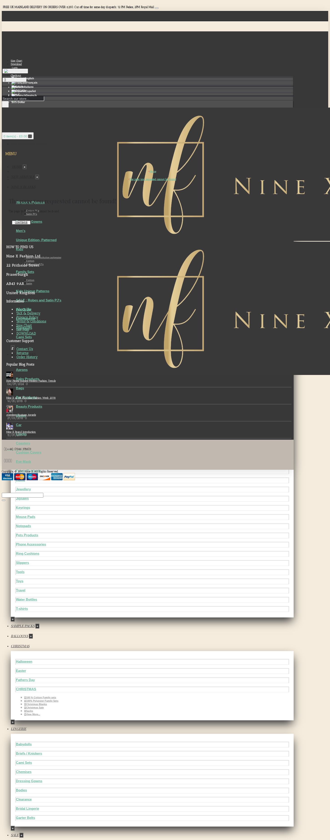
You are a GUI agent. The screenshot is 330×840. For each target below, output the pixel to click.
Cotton (30, 261)
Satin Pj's (31, 214)
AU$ (17, 87)
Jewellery (23, 489)
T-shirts (22, 609)
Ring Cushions (27, 553)
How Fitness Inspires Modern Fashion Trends (31, 380)
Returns (22, 353)
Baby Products (27, 379)
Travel (20, 590)
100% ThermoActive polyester (43, 257)
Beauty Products (29, 406)
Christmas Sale (35, 707)
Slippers (22, 563)
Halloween (24, 661)
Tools (20, 572)
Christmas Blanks (36, 704)
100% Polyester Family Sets (42, 700)
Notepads (23, 526)
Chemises (23, 772)
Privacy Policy (27, 317)
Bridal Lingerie (27, 808)
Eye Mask (23, 461)
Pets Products (27, 535)
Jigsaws (22, 498)
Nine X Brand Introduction (21, 431)
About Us (23, 309)
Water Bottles (26, 599)
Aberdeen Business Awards (21, 414)
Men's (20, 231)
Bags (20, 388)
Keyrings (23, 507)
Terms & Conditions (31, 321)
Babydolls (24, 744)
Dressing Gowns (29, 781)
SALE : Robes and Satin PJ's (38, 300)
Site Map (22, 329)
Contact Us (24, 349)
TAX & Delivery (28, 313)
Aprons (22, 370)
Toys (19, 581)
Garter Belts (25, 818)
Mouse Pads (25, 517)
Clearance (24, 799)
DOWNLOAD (26, 333)
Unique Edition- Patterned (36, 240)
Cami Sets (24, 337)
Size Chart (24, 325)
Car (19, 425)
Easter (21, 671)
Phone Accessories (31, 544)
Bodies (21, 790)
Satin (29, 283)
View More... (33, 714)
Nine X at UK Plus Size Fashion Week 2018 (31, 397)
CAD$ (18, 90)
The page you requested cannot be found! (153, 179)
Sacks (29, 711)
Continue (21, 222)
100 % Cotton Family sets (41, 697)
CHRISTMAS (26, 689)
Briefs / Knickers (29, 753)
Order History (27, 357)
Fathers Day (25, 680)
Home (153, 171)
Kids (19, 249)
